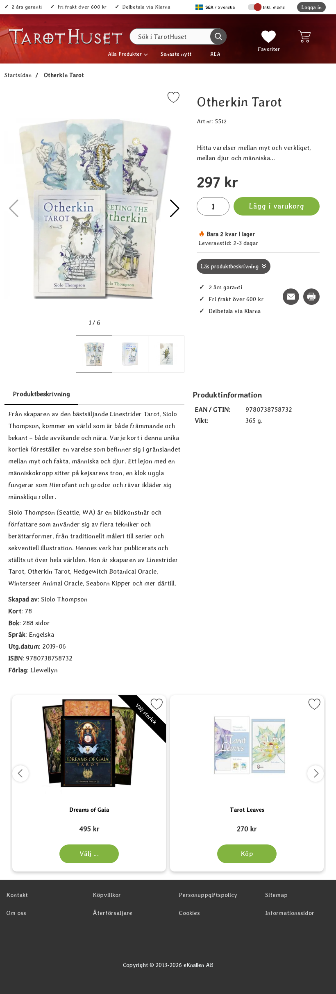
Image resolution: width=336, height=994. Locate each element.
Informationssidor (289, 913)
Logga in (311, 7)
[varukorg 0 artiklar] (306, 36)
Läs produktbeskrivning (230, 266)
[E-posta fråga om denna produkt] (291, 296)
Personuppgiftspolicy (208, 895)
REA (215, 54)
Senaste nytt (176, 54)
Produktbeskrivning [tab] (41, 394)
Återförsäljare (112, 913)
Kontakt (17, 895)
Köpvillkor (107, 895)
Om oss (16, 913)
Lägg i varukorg (276, 206)
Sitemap (276, 895)
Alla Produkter (125, 54)
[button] (174, 209)
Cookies (189, 913)
